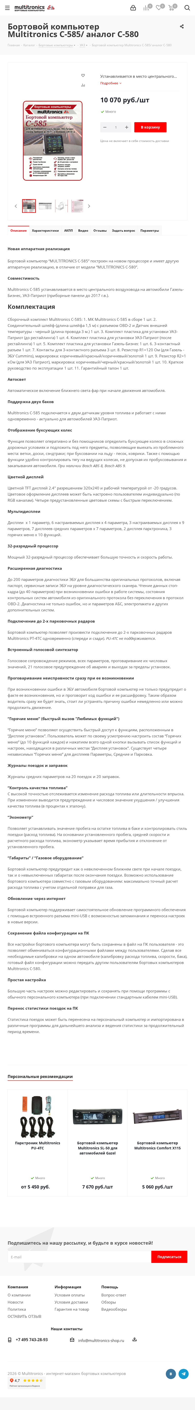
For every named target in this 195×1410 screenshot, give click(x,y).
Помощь (109, 1286)
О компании (19, 1294)
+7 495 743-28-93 (32, 1339)
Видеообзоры (114, 1309)
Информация (68, 1286)
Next (89, 206)
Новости (15, 1302)
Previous (16, 206)
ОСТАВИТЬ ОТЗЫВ (24, 1316)
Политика (17, 1309)
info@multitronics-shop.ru (101, 1340)
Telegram (183, 1374)
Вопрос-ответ (113, 1294)
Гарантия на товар (72, 1309)
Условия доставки (71, 1302)
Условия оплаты (70, 1294)
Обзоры (108, 1302)
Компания (18, 1286)
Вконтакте (171, 1374)
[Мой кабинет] (133, 7)
